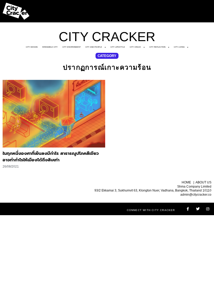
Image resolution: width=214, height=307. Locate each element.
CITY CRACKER (107, 36)
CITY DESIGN (32, 47)
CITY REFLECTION (157, 47)
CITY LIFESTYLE (117, 47)
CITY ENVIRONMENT (71, 47)
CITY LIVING (179, 47)
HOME (186, 182)
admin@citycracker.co (195, 194)
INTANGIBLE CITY (50, 47)
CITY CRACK (135, 47)
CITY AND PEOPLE (93, 47)
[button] (107, 56)
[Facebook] (188, 209)
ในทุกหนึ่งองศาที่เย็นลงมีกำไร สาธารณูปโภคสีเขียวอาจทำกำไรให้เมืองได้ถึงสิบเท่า (51, 156)
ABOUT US (203, 182)
